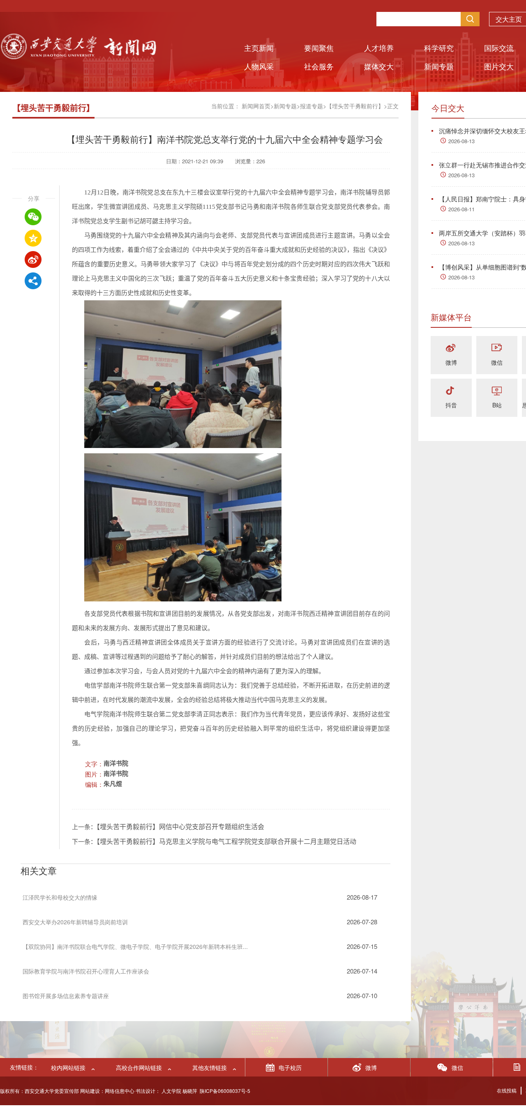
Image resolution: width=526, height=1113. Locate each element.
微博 (451, 362)
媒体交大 (379, 66)
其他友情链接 (209, 1067)
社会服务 (319, 66)
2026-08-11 (461, 209)
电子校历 (290, 1067)
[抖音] (451, 391)
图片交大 (499, 66)
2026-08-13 (461, 141)
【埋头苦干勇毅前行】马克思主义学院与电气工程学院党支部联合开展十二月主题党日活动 (226, 841)
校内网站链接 (68, 1067)
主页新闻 (259, 47)
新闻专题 (439, 66)
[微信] (496, 348)
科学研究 (439, 47)
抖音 (451, 405)
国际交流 (499, 47)
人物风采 (259, 66)
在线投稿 (507, 1090)
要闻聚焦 (319, 47)
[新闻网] (78, 56)
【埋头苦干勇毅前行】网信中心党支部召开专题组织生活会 (180, 826)
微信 (497, 362)
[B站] (496, 391)
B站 (497, 405)
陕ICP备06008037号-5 (225, 1090)
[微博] (451, 348)
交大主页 (509, 19)
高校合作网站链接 (139, 1067)
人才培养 (379, 47)
